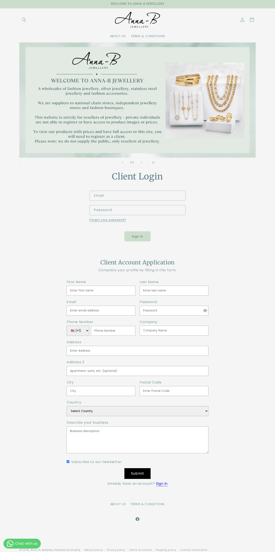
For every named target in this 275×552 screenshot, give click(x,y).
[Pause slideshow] (152, 162)
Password (148, 302)
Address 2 (75, 362)
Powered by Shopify (68, 550)
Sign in (137, 236)
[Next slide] (141, 162)
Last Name (149, 282)
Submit (137, 473)
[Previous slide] (122, 162)
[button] (24, 20)
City (70, 382)
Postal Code (151, 382)
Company (148, 322)
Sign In (162, 483)
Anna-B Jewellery (42, 550)
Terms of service (140, 550)
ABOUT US (118, 504)
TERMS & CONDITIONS (147, 504)
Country (74, 402)
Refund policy (93, 550)
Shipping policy (166, 550)
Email (71, 302)
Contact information (193, 550)
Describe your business (87, 422)
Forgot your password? (107, 220)
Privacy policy (116, 550)
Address (74, 342)
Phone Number (80, 322)
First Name (76, 282)
